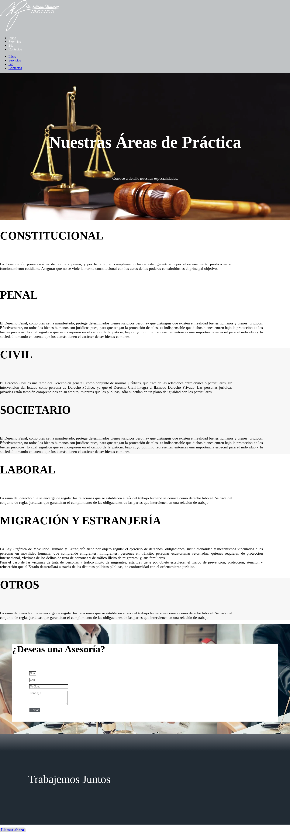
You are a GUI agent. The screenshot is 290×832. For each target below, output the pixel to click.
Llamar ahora (12, 830)
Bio (10, 45)
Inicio (12, 38)
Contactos (15, 49)
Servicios (14, 41)
